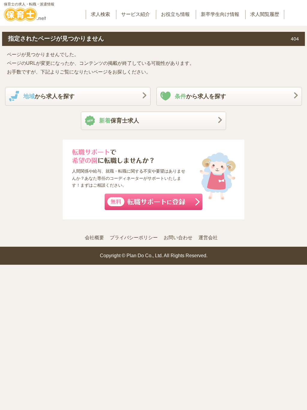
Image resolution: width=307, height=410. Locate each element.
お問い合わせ (178, 237)
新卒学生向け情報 (220, 14)
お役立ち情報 (175, 14)
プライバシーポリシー (134, 237)
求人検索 (100, 14)
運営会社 (208, 237)
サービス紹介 (135, 14)
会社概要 (94, 237)
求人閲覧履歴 (264, 14)
